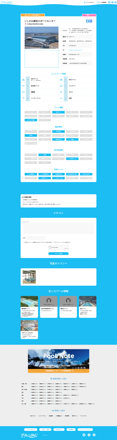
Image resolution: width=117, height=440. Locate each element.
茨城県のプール (35, 386)
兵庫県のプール (59, 395)
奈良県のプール (67, 395)
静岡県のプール (43, 392)
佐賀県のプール (43, 403)
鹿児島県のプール (83, 403)
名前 (24, 237)
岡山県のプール (51, 398)
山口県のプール (67, 398)
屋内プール (74, 415)
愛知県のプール (51, 392)
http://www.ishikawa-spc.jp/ (75, 50)
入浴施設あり (59, 415)
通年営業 (67, 415)
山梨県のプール (67, 389)
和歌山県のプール (75, 395)
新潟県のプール (35, 389)
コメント (26, 222)
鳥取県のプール (35, 398)
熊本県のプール (59, 403)
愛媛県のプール (51, 400)
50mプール (32, 415)
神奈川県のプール (83, 386)
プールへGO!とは (89, 2)
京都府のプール (43, 395)
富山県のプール (43, 389)
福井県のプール (59, 389)
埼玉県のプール (59, 386)
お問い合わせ (59, 429)
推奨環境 (71, 429)
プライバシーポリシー (85, 429)
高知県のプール (59, 400)
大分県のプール (67, 403)
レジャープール (42, 415)
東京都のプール (75, 386)
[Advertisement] (58, 10)
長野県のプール (75, 389)
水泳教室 (51, 415)
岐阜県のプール (35, 392)
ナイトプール (83, 415)
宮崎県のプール (75, 403)
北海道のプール (35, 383)
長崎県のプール (51, 403)
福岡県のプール (35, 403)
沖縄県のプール (91, 403)
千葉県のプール (67, 386)
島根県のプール (43, 398)
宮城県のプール (59, 383)
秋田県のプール (67, 383)
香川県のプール (43, 400)
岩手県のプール (51, 383)
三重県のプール (59, 392)
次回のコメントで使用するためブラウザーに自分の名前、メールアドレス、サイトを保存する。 (48, 242)
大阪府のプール (51, 395)
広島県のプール (59, 398)
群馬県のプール (51, 386)
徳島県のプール (35, 400)
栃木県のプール (43, 386)
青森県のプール (43, 383)
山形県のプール (75, 383)
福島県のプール (82, 383)
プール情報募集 (103, 2)
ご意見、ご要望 (45, 429)
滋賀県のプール (35, 395)
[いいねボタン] (88, 15)
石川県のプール (51, 389)
